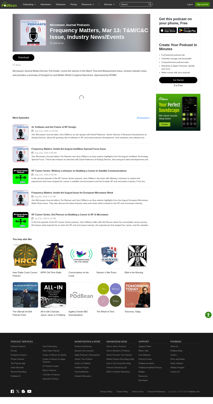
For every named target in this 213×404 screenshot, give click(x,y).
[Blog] (23, 391)
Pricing (73, 4)
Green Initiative (176, 363)
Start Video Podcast (51, 351)
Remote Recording (18, 372)
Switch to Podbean (82, 363)
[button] (29, 4)
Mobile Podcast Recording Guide (120, 359)
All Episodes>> (143, 118)
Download (23, 57)
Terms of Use (137, 392)
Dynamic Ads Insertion (84, 351)
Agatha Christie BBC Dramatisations (78, 313)
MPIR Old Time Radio (51, 272)
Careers (173, 355)
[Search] (150, 4)
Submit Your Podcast (83, 359)
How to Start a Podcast (116, 346)
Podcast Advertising (83, 346)
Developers (143, 380)
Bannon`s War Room (106, 272)
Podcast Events (145, 359)
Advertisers (46, 4)
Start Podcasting (50, 346)
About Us (174, 346)
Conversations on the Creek (79, 274)
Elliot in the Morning (134, 272)
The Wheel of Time (105, 311)
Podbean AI (15, 376)
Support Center (145, 346)
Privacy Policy (106, 392)
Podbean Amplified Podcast (150, 367)
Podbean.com (194, 392)
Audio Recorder (17, 367)
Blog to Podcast (49, 370)
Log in (190, 4)
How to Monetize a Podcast (118, 351)
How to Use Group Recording (118, 363)
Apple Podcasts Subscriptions (87, 355)
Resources (143, 376)
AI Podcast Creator (51, 366)
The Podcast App (18, 363)
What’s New (144, 351)
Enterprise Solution (19, 355)
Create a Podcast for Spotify (55, 355)
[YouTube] (29, 391)
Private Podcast (17, 359)
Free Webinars (145, 355)
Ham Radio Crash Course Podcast (25, 274)
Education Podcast (51, 379)
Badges (142, 372)
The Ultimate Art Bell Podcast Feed (22, 313)
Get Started (178, 80)
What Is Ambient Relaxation (118, 372)
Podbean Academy (146, 363)
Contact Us (175, 372)
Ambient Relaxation (83, 376)
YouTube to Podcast (51, 375)
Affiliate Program (177, 367)
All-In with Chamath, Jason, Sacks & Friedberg (53, 313)
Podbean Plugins (82, 367)
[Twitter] (17, 391)
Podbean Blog (176, 351)
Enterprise (60, 4)
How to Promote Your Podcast (119, 355)
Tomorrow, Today (133, 311)
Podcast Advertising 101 (116, 367)
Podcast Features (18, 346)
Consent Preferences (156, 392)
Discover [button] (108, 4)
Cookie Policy (122, 392)
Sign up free (202, 4)
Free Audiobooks (82, 372)
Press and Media (177, 359)
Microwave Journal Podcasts (70, 25)
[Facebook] (12, 391)
